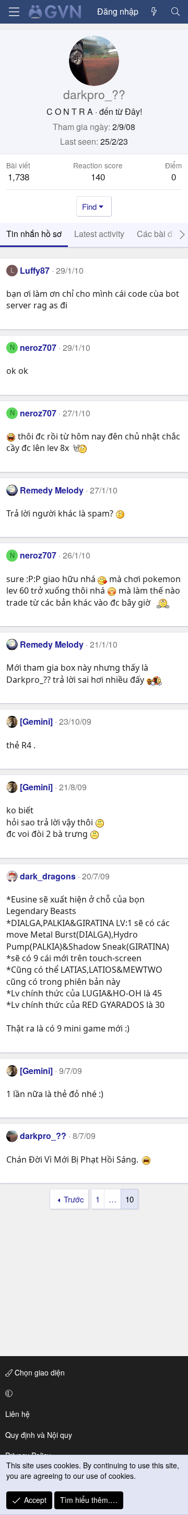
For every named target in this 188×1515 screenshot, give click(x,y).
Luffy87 (35, 270)
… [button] (112, 1199)
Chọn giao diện (39, 1372)
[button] (92, 1393)
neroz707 (38, 347)
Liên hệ (17, 1414)
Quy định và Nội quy (38, 1435)
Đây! (133, 111)
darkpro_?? (43, 1136)
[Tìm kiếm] (175, 12)
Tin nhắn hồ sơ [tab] (34, 234)
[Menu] (14, 12)
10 (129, 1199)
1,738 (18, 176)
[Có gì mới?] (154, 12)
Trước (74, 1199)
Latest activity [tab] (99, 234)
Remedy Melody (52, 490)
